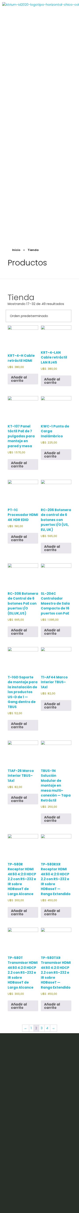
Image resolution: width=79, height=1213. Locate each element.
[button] (69, 118)
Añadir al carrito (19, 379)
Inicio (16, 250)
